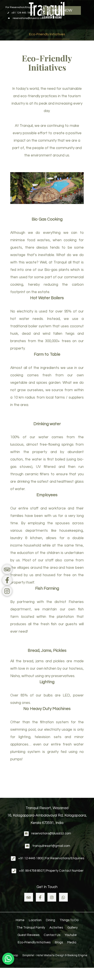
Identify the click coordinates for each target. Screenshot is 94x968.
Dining (50, 920)
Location (35, 920)
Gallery (72, 927)
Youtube (71, 935)
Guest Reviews (28, 935)
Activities (56, 927)
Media (71, 942)
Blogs (59, 942)
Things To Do (68, 920)
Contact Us (52, 935)
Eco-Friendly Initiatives (47, 34)
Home (20, 920)
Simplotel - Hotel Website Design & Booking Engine (54, 955)
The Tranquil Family (31, 927)
